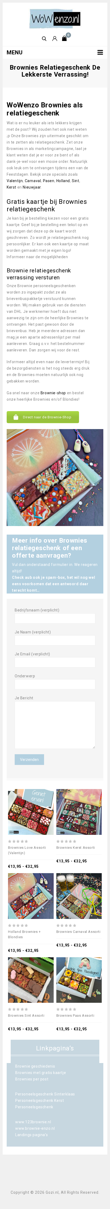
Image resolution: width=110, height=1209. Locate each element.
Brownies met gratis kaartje (40, 1073)
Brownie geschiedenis (35, 1066)
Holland (63, 181)
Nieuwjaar (32, 187)
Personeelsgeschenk (34, 1107)
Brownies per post (31, 1079)
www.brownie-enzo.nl (35, 1128)
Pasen (48, 181)
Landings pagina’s (31, 1135)
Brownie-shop (53, 393)
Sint (75, 181)
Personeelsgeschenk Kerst (39, 1100)
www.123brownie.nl (33, 1122)
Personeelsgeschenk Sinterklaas (45, 1094)
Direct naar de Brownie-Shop (47, 417)
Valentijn (15, 181)
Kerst (11, 187)
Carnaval (33, 181)
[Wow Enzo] (55, 18)
